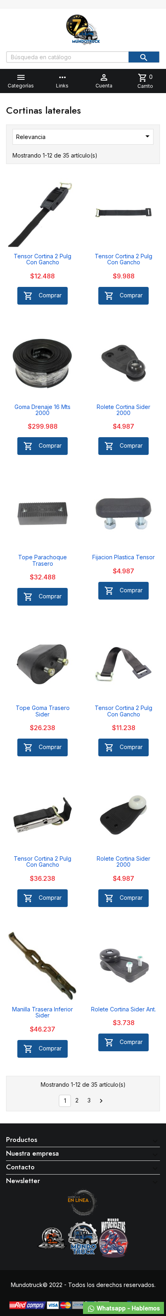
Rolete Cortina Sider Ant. (123, 1009)
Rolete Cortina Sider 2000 (123, 409)
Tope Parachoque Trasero (42, 560)
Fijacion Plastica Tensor (123, 557)
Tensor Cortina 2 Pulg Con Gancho (42, 259)
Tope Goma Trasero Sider (43, 710)
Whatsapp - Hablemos (127, 1308)
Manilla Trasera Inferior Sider (42, 1012)
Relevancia (84, 136)
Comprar (42, 296)
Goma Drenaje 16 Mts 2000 (43, 409)
